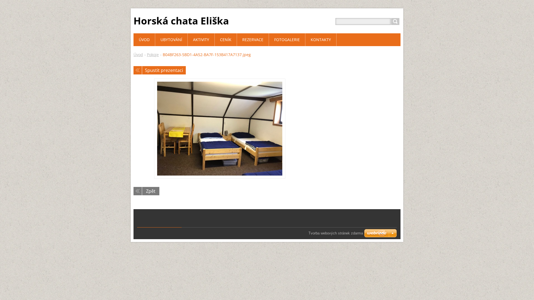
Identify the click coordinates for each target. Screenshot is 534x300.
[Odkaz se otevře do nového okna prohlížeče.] (219, 129)
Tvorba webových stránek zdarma (335, 233)
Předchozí (138, 70)
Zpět (150, 191)
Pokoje (153, 54)
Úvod (138, 54)
